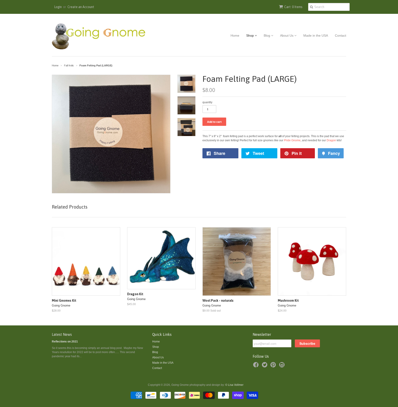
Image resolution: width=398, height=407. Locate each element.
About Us (287, 35)
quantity (207, 102)
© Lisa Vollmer (234, 384)
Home (235, 35)
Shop (250, 35)
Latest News (62, 334)
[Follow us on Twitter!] (265, 366)
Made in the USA (315, 35)
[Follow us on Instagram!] (282, 366)
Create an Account (80, 7)
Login (58, 7)
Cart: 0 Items (293, 7)
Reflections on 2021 (65, 341)
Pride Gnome (292, 140)
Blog (267, 35)
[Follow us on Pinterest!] (273, 366)
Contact (340, 35)
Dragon (331, 140)
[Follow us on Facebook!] (256, 366)
